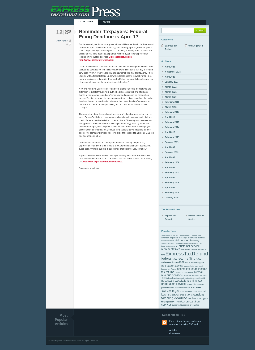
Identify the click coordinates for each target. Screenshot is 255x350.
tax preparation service (171, 302)
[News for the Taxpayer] (85, 16)
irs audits (195, 275)
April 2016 (170, 117)
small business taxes (189, 291)
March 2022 (171, 87)
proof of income (167, 288)
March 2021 (171, 92)
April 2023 (170, 77)
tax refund (176, 305)
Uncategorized (195, 46)
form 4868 (178, 262)
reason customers (182, 288)
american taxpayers (169, 238)
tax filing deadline (174, 298)
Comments (174, 333)
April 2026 (170, 67)
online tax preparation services (181, 282)
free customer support (194, 263)
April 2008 (170, 157)
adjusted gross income (191, 235)
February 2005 (172, 192)
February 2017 (172, 112)
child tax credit (182, 240)
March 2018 (171, 107)
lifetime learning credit (175, 278)
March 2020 (171, 97)
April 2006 (170, 177)
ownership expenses (195, 284)
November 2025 (173, 72)
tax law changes (198, 298)
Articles (173, 330)
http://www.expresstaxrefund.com (96, 60)
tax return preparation (190, 305)
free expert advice (172, 265)
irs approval (186, 275)
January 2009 (171, 152)
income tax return (187, 268)
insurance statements (184, 272)
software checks (179, 295)
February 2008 (172, 162)
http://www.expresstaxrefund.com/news (102, 162)
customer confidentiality (184, 243)
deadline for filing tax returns (192, 249)
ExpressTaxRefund (186, 253)
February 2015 (172, 122)
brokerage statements (188, 238)
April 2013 (170, 132)
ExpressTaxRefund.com (120, 57)
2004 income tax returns (171, 235)
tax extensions (195, 294)
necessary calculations (175, 280)
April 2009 (170, 147)
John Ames (62, 41)
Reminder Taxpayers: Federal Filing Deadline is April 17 (113, 34)
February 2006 (172, 182)
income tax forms (168, 269)
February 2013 (172, 137)
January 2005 (171, 197)
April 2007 (170, 167)
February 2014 (172, 127)
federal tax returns (174, 258)
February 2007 (172, 172)
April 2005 (170, 187)
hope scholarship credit (193, 266)
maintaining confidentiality (195, 278)
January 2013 (171, 142)
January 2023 (171, 82)
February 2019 (172, 102)
